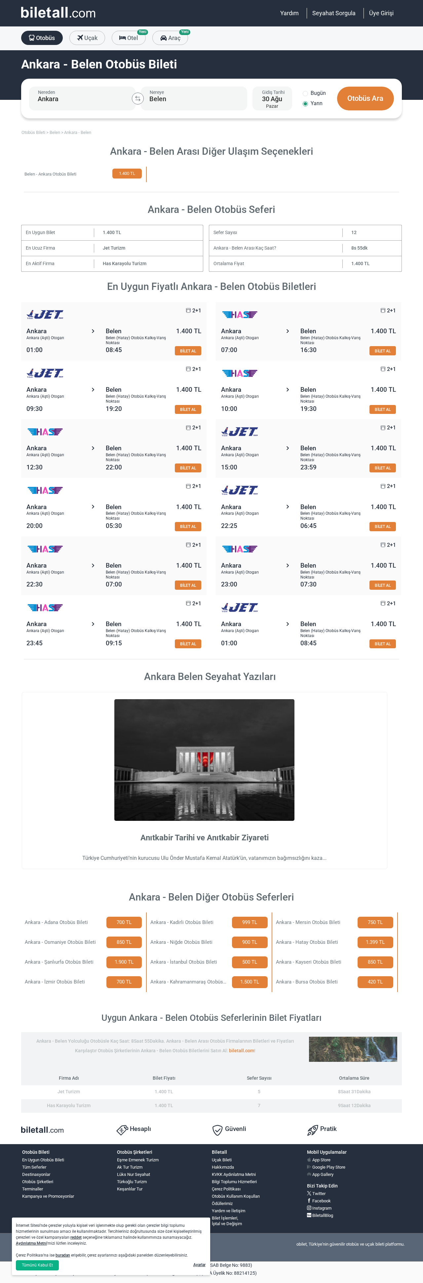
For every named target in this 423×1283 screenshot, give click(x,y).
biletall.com (241, 1051)
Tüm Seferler (34, 1167)
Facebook (321, 1200)
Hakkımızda (223, 1167)
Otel (136, 36)
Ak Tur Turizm (129, 1167)
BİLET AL (188, 350)
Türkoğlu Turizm (132, 1181)
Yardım (289, 13)
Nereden (46, 92)
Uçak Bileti (222, 1159)
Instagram (321, 1208)
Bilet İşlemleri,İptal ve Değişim (227, 1221)
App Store (320, 1159)
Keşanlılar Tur (129, 1188)
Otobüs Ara (365, 98)
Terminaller (32, 1188)
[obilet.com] (58, 18)
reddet (76, 1237)
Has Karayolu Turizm (124, 263)
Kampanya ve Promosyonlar (48, 1196)
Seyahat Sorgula (334, 13)
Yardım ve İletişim (228, 1210)
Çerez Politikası (226, 1188)
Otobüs (45, 37)
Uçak (90, 37)
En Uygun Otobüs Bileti (43, 1159)
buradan (63, 1255)
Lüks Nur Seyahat (133, 1174)
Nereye (157, 92)
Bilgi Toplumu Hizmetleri (234, 1181)
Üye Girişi (381, 13)
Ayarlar (199, 1265)
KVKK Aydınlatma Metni (234, 1174)
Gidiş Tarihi (273, 92)
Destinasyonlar (36, 1174)
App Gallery (322, 1174)
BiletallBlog (322, 1215)
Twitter (318, 1193)
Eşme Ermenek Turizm (138, 1159)
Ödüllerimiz (222, 1203)
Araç (177, 36)
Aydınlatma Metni (31, 1243)
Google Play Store (328, 1167)
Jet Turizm (114, 248)
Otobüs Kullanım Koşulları (236, 1196)
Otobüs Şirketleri (37, 1181)
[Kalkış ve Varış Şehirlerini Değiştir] (138, 98)
